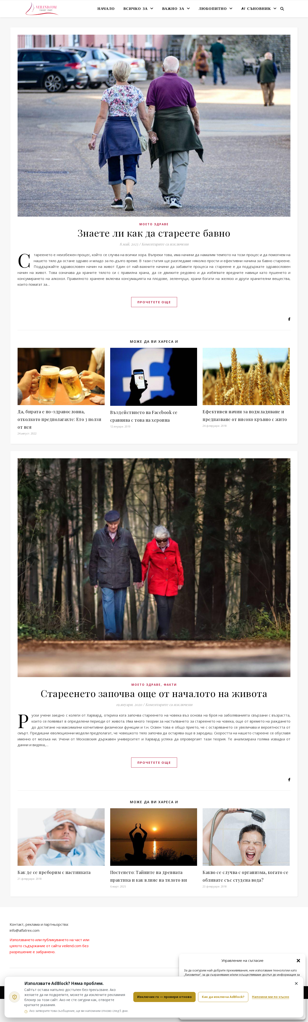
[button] (298, 960)
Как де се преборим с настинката (54, 872)
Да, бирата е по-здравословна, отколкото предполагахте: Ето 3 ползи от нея (59, 419)
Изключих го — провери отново (164, 997)
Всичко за (135, 9)
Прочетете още (154, 302)
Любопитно (213, 9)
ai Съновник (256, 9)
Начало (106, 9)
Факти (170, 685)
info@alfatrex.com (24, 930)
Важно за (173, 9)
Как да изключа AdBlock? (223, 997)
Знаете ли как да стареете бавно (154, 232)
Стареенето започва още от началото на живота (154, 693)
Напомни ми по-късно (270, 997)
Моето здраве (154, 224)
